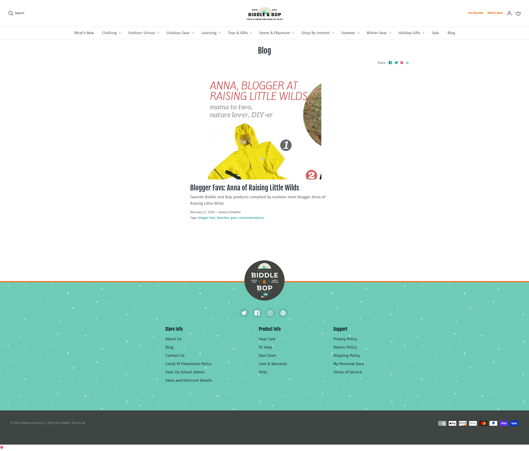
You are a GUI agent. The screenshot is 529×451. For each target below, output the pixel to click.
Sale (435, 33)
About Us (173, 339)
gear (234, 218)
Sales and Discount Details (188, 380)
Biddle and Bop (264, 280)
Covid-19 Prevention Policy (188, 363)
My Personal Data (348, 363)
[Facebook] (257, 313)
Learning (208, 33)
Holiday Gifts (409, 33)
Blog (451, 33)
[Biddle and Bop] (264, 13)
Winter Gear (377, 33)
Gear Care (267, 339)
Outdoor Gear (178, 33)
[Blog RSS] (406, 63)
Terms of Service (347, 372)
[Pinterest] (283, 313)
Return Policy (345, 347)
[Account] (509, 13)
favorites (223, 218)
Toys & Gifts (238, 33)
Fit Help (265, 347)
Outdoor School (141, 33)
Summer (348, 33)
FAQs (263, 372)
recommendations (251, 218)
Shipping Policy (346, 355)
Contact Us (175, 355)
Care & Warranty (273, 363)
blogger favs (206, 218)
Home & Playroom (274, 33)
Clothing (109, 33)
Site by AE (78, 423)
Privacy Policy (345, 339)
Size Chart (267, 355)
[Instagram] (270, 313)
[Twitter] (244, 313)
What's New (495, 13)
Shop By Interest (315, 33)
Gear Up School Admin (185, 372)
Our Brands (475, 13)
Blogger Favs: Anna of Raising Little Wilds (244, 187)
